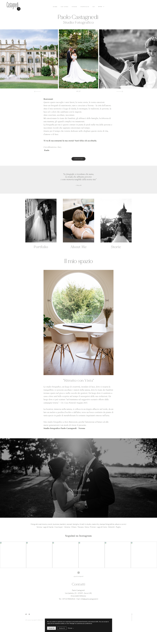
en (94, 6)
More (100, 6)
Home (55, 6)
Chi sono (64, 6)
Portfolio (85, 6)
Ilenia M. (78, 185)
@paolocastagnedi (78, 576)
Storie (74, 6)
